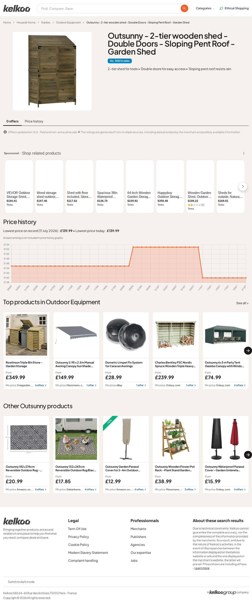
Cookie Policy (78, 545)
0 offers (12, 121)
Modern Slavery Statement (88, 552)
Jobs (134, 560)
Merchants (138, 529)
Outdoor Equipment (68, 22)
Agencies (138, 545)
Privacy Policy (78, 537)
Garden (45, 22)
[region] (126, 350)
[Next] (248, 351)
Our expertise (141, 552)
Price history (34, 121)
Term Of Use (77, 529)
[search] (184, 8)
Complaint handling (83, 560)
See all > (242, 303)
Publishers (138, 537)
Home (7, 22)
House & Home (26, 22)
